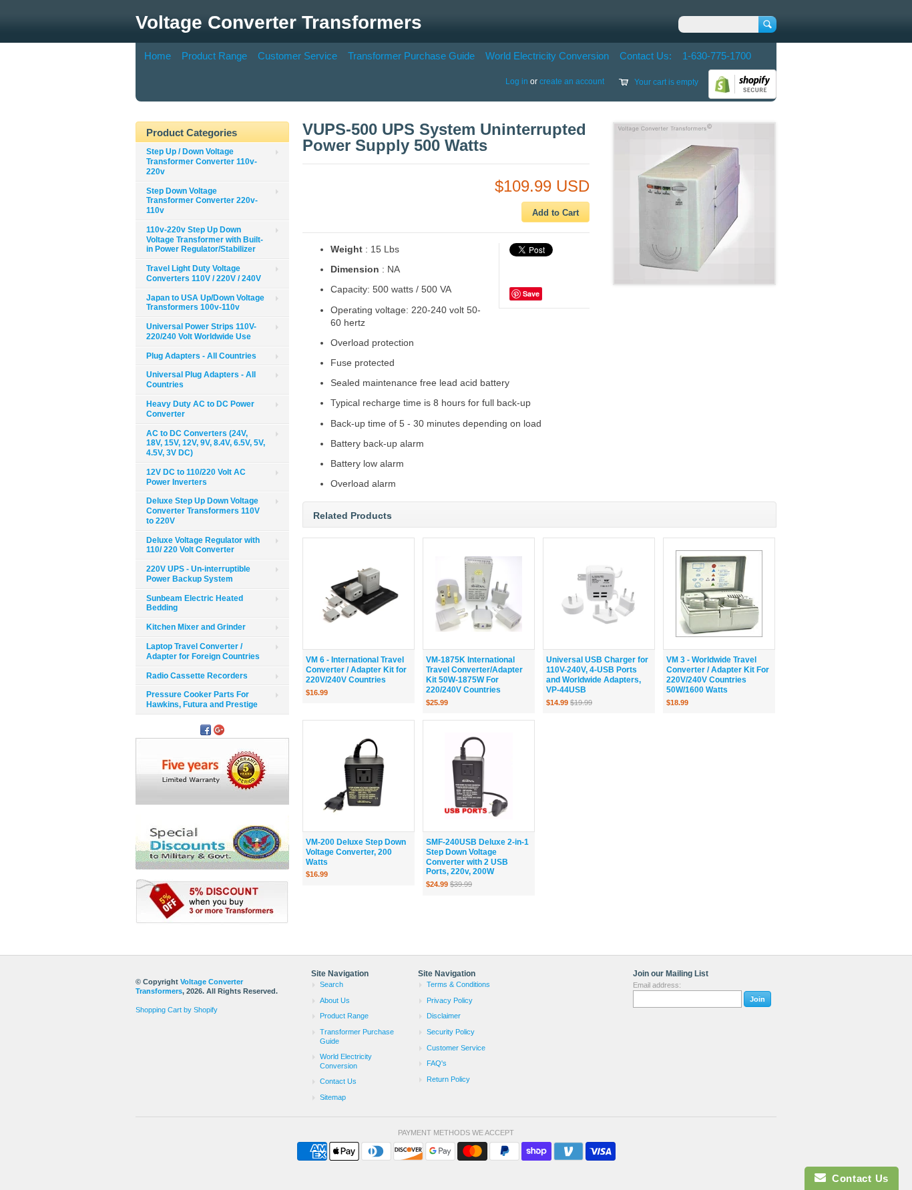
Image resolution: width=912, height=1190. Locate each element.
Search (331, 984)
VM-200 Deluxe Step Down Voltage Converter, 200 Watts (356, 852)
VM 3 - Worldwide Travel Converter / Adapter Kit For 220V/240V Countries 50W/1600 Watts (717, 674)
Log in (516, 81)
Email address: (657, 985)
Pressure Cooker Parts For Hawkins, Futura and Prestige (202, 699)
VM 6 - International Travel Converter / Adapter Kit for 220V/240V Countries (356, 669)
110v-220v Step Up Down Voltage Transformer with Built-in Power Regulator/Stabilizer (204, 239)
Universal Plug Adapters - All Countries (201, 379)
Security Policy (451, 1032)
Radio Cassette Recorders (197, 675)
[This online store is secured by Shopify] (742, 96)
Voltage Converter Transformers (279, 22)
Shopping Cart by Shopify (177, 1010)
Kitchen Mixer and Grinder (196, 627)
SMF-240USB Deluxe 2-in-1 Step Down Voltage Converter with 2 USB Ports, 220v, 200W (477, 856)
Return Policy (448, 1079)
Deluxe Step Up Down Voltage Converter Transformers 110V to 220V (203, 511)
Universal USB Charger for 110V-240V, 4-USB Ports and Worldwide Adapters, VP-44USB (597, 674)
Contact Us (338, 1081)
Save (531, 293)
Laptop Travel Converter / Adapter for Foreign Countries (203, 651)
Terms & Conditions (458, 984)
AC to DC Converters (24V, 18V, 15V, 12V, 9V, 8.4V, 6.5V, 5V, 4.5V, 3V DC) (205, 443)
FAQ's (437, 1063)
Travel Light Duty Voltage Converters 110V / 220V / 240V (203, 273)
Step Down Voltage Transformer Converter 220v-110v (202, 201)
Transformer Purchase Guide (411, 55)
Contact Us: (646, 55)
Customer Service (297, 55)
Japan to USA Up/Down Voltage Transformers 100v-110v (205, 303)
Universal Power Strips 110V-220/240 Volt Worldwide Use (201, 331)
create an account (571, 81)
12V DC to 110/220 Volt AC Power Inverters (196, 477)
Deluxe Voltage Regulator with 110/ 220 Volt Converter (203, 545)
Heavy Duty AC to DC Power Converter (200, 409)
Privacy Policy (450, 1000)
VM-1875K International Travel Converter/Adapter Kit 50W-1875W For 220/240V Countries (474, 674)
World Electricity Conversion (547, 55)
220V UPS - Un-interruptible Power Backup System (198, 574)
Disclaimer (444, 1016)
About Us (335, 1000)
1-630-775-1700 (716, 55)
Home (157, 55)
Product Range (214, 55)
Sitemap (333, 1097)
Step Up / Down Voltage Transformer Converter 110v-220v (201, 161)
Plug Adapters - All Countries (201, 356)
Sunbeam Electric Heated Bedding (194, 603)
